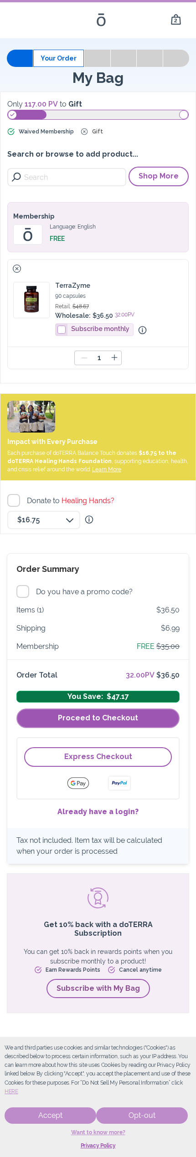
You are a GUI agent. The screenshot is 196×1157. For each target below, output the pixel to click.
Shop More (159, 176)
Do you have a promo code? (85, 591)
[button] (16, 268)
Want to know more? (98, 1132)
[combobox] (43, 520)
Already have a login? (98, 811)
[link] (176, 19)
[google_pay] (83, 783)
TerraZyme (72, 285)
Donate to (71, 500)
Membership (33, 216)
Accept (50, 1115)
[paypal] (119, 783)
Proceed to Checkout (98, 718)
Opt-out (142, 1115)
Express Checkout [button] (98, 756)
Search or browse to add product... (72, 154)
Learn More (106, 469)
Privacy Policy (98, 1145)
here (11, 1091)
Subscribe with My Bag (98, 988)
